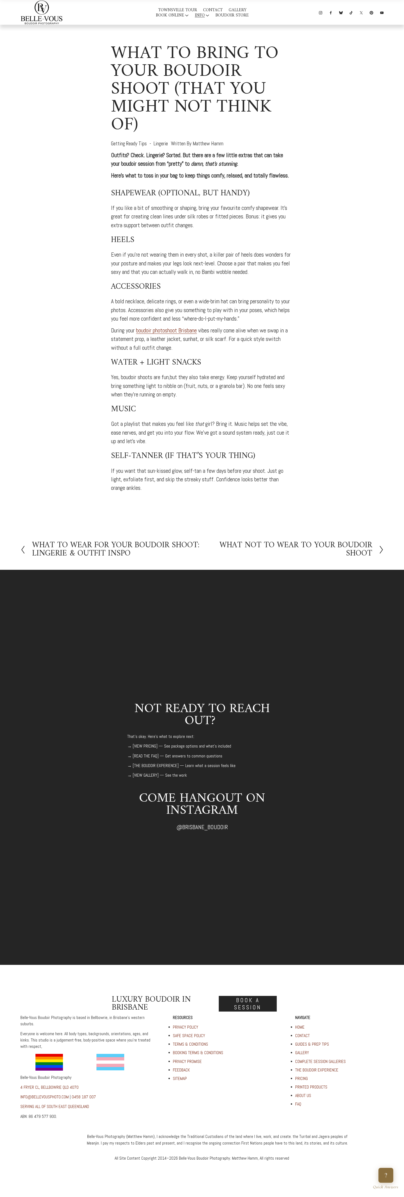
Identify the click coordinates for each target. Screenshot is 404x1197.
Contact (213, 10)
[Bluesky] (341, 12)
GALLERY (302, 1053)
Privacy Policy (185, 1027)
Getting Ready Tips (129, 143)
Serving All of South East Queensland (54, 1106)
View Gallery (145, 775)
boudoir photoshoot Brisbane (166, 330)
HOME (300, 1027)
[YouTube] (382, 12)
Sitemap (180, 1078)
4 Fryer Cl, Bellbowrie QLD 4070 (49, 1087)
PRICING (301, 1078)
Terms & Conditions (190, 1044)
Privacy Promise (187, 1061)
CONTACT (302, 1035)
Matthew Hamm (208, 143)
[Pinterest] (371, 12)
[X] (361, 12)
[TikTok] (351, 12)
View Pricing (145, 746)
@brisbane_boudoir (202, 827)
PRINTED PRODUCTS (311, 1087)
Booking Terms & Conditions (198, 1053)
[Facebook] (331, 12)
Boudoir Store (232, 15)
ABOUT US (303, 1095)
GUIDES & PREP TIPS (312, 1044)
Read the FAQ (145, 756)
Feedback (181, 1070)
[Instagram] (321, 12)
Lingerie (161, 143)
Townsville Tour (177, 10)
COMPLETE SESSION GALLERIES (320, 1061)
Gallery (238, 10)
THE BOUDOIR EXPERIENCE (316, 1070)
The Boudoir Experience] (156, 765)
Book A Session (247, 1004)
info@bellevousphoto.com (44, 1097)
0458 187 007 (84, 1097)
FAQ (298, 1104)
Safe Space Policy (189, 1035)
